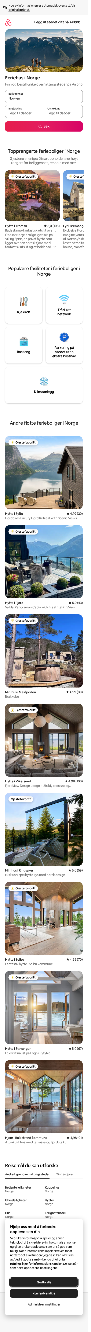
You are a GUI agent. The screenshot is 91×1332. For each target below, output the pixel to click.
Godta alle (44, 1282)
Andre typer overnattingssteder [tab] (27, 1174)
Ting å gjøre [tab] (64, 1174)
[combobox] (43, 98)
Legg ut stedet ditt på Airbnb (57, 22)
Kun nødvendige (44, 1293)
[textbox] (24, 113)
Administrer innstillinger (44, 1304)
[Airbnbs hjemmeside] (8, 22)
